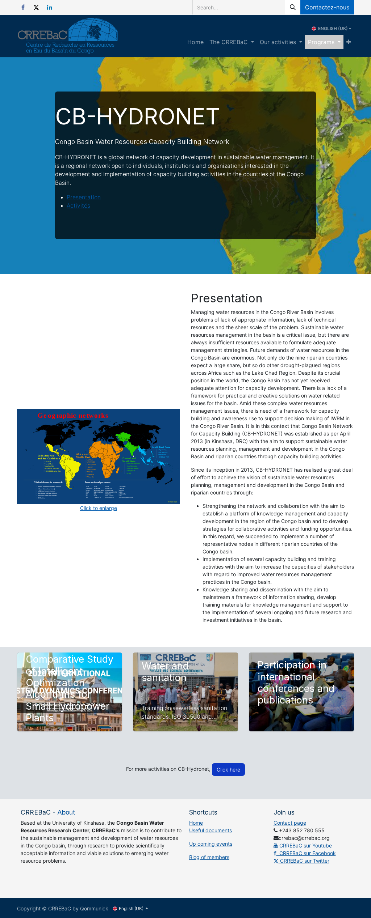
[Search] (292, 7)
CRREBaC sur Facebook (306, 853)
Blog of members (209, 857)
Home (196, 823)
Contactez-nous (327, 7)
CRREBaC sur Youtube (305, 845)
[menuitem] (195, 42)
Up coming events (210, 844)
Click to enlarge (98, 508)
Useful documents (210, 830)
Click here (228, 769)
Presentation (84, 197)
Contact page (290, 823)
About (66, 812)
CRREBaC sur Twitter (304, 861)
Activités (78, 205)
